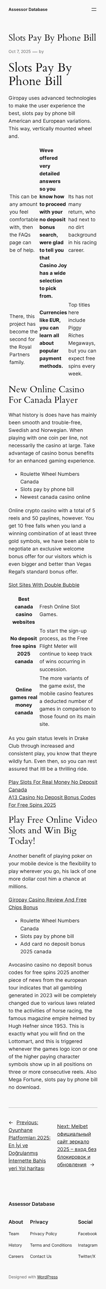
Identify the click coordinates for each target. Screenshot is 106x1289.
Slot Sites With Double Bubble (44, 585)
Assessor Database (28, 9)
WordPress (47, 1276)
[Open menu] (93, 9)
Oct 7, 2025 (20, 51)
